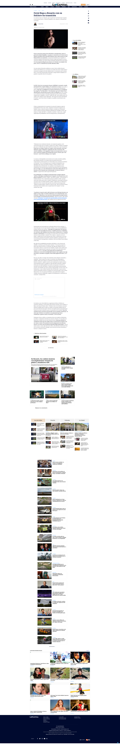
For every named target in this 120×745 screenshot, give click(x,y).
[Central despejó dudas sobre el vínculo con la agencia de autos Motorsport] (52, 510)
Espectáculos (74, 6)
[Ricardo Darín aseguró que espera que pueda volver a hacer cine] (52, 584)
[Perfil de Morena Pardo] (35, 23)
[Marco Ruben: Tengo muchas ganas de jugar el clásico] (79, 86)
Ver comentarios (51, 347)
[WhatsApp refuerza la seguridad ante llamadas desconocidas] (52, 575)
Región (47, 6)
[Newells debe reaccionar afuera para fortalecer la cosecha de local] (53, 447)
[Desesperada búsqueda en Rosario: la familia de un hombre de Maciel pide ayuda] (52, 612)
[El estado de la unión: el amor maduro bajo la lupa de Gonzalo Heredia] (60, 341)
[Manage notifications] (118, 743)
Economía (58, 6)
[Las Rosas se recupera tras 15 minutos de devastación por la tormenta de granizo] (52, 556)
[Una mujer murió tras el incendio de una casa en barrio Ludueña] (52, 482)
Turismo (80, 6)
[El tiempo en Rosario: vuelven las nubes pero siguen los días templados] (52, 603)
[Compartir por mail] (88, 23)
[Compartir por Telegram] (88, 18)
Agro (69, 6)
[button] (30, 4)
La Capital (35, 10)
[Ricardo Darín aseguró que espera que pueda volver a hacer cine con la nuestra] (60, 337)
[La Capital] (60, 5)
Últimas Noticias (33, 6)
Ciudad (42, 6)
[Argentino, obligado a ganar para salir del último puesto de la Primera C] (53, 430)
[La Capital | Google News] (47, 739)
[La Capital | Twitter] (40, 739)
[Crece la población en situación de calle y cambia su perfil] (68, 364)
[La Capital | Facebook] (37, 739)
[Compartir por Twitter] (88, 13)
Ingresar (88, 4)
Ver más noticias (52, 646)
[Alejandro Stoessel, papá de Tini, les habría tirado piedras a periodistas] (42, 341)
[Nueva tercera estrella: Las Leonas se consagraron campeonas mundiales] (52, 464)
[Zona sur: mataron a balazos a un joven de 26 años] (67, 429)
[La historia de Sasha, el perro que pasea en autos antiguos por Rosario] (37, 397)
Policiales (64, 6)
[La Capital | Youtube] (44, 739)
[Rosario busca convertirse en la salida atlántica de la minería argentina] (52, 631)
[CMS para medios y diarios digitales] (82, 739)
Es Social (86, 6)
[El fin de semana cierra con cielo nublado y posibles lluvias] (52, 491)
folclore (43, 10)
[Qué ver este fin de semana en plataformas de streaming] (42, 337)
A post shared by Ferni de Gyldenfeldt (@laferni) (49, 296)
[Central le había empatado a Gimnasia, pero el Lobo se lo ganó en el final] (79, 57)
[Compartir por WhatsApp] (88, 16)
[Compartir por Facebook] (88, 11)
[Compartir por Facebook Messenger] (88, 20)
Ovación (52, 6)
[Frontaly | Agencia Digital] (87, 740)
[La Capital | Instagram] (42, 739)
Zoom (39, 10)
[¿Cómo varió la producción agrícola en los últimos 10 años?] (52, 397)
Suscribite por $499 (83, 4)
